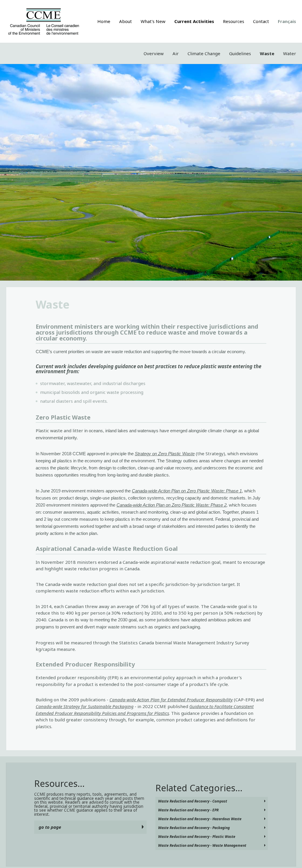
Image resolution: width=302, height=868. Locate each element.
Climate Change (204, 53)
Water (289, 53)
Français (287, 21)
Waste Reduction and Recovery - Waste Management (202, 845)
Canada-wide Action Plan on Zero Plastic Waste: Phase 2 (171, 504)
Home (103, 21)
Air (176, 53)
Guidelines (240, 53)
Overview (154, 53)
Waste (267, 53)
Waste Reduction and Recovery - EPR (188, 810)
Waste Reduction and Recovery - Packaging (194, 827)
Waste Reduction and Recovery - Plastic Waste (196, 836)
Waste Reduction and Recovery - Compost (192, 801)
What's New (153, 21)
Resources (233, 21)
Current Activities (194, 21)
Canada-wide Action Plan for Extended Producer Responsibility (171, 699)
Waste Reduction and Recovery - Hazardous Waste (200, 818)
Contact (261, 21)
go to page (50, 827)
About (125, 21)
